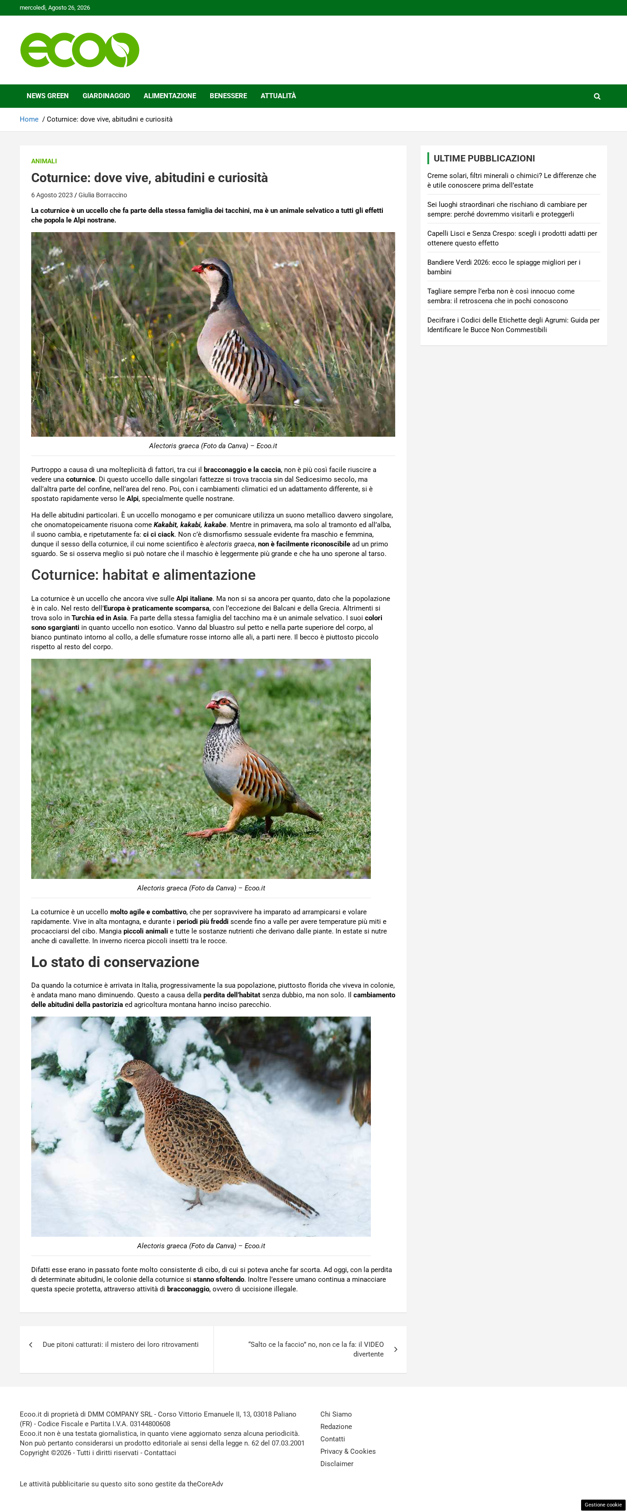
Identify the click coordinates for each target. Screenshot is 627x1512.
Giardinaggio (106, 96)
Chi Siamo (336, 1414)
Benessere (228, 96)
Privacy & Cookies (348, 1451)
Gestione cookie (603, 1505)
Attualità (278, 96)
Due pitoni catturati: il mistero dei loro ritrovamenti (121, 1344)
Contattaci (160, 1453)
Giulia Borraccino (102, 195)
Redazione (336, 1427)
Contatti (332, 1439)
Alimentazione (170, 96)
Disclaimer (336, 1464)
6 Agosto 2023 (52, 195)
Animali (44, 161)
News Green (48, 96)
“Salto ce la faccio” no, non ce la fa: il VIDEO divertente (316, 1349)
